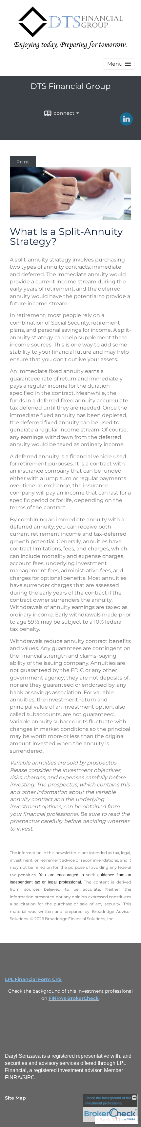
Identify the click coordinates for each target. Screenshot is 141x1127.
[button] (119, 64)
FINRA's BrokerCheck (74, 998)
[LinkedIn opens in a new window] (126, 123)
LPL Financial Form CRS (33, 979)
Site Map (15, 1098)
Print (23, 162)
